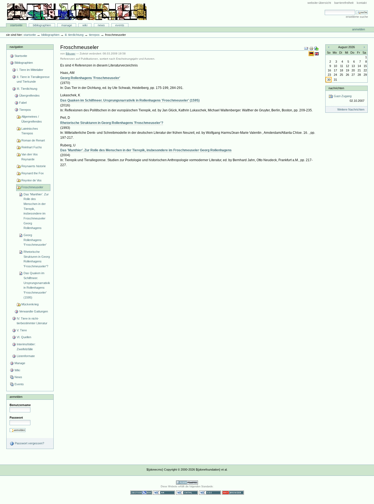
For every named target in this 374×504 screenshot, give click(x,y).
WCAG (164, 493)
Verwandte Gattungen (33, 311)
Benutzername (20, 405)
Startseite (16, 25)
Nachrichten (336, 88)
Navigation (16, 46)
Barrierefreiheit (343, 2)
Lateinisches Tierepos (29, 131)
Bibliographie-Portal (76, 12)
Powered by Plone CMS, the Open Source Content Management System (187, 482)
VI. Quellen (24, 337)
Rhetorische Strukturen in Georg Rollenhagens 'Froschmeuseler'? (37, 259)
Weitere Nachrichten (350, 109)
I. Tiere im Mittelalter (30, 69)
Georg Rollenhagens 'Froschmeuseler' (35, 239)
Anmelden (358, 29)
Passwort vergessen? (29, 443)
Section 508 (141, 493)
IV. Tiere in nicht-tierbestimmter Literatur (32, 321)
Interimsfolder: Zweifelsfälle (26, 347)
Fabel (23, 102)
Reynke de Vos (31, 180)
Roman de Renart (33, 140)
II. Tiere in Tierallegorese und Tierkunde (33, 79)
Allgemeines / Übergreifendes (31, 119)
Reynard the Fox (32, 173)
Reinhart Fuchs (31, 147)
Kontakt (362, 2)
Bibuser (70, 53)
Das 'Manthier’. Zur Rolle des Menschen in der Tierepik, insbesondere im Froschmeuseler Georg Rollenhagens (36, 211)
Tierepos (94, 34)
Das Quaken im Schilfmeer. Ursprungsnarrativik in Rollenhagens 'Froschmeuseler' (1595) (37, 285)
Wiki (84, 25)
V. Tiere (22, 330)
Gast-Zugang (348, 98)
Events (119, 25)
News (101, 25)
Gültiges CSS (210, 493)
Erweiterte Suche (357, 16)
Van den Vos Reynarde (29, 157)
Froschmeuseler (32, 187)
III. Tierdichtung (74, 34)
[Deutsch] (312, 54)
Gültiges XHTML (187, 493)
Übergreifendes (29, 95)
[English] (317, 54)
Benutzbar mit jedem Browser (233, 493)
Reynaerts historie (33, 166)
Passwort (16, 417)
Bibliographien (42, 25)
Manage (66, 25)
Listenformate (26, 356)
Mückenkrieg (30, 304)
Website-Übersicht (319, 2)
